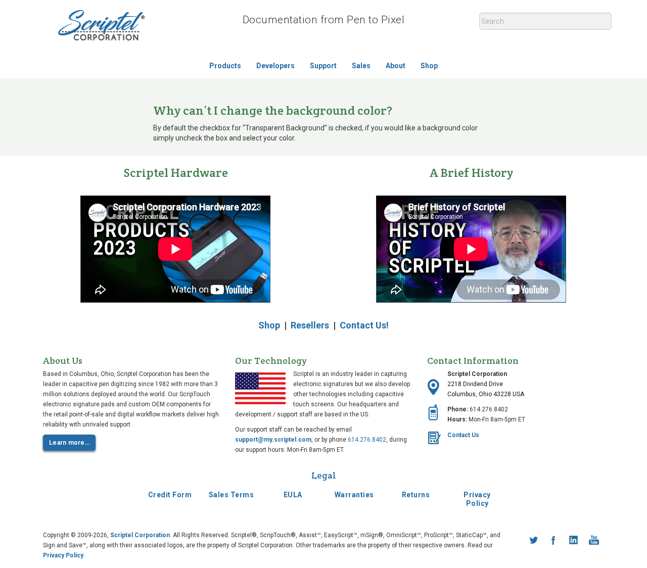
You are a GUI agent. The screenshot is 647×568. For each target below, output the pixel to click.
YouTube (594, 540)
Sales (361, 66)
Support (323, 66)
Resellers (310, 325)
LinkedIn (574, 540)
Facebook (553, 540)
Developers (275, 66)
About (395, 66)
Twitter (533, 540)
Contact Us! (364, 325)
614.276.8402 (367, 439)
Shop (429, 66)
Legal (323, 475)
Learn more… (69, 442)
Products (225, 66)
